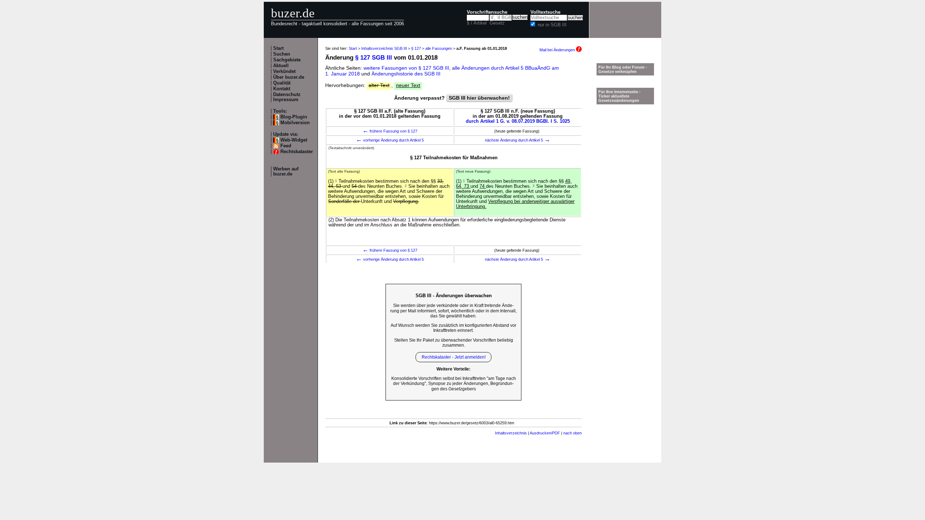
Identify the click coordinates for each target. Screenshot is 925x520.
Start (278, 48)
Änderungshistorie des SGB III (405, 74)
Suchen (281, 54)
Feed (285, 145)
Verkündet (284, 71)
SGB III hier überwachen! (479, 98)
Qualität (282, 83)
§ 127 (416, 48)
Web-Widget (293, 140)
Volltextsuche (545, 12)
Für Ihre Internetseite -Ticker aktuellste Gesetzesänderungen (619, 96)
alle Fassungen (438, 48)
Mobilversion (295, 122)
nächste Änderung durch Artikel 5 (517, 140)
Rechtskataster (296, 151)
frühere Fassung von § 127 (389, 131)
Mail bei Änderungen (557, 50)
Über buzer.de (288, 77)
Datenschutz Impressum (287, 97)
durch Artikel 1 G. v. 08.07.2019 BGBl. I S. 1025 (518, 121)
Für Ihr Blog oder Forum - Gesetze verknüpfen (622, 69)
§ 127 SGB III (373, 57)
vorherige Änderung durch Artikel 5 (390, 140)
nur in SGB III (552, 24)
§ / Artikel (477, 23)
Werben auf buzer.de (285, 171)
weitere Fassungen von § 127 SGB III (406, 68)
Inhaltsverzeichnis (511, 433)
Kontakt (281, 88)
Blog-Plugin (293, 117)
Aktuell (281, 65)
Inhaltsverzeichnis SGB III (384, 48)
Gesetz (497, 23)
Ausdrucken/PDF (545, 433)
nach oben (572, 433)
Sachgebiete (287, 59)
